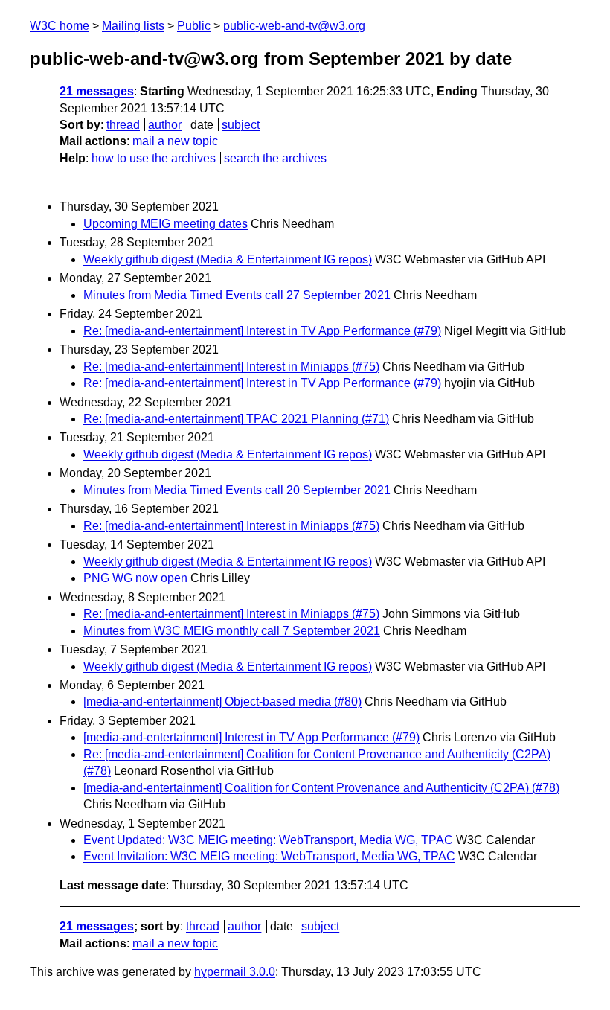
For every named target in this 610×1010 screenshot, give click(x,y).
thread (123, 124)
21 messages (97, 91)
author (165, 124)
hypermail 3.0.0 (234, 971)
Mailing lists (133, 25)
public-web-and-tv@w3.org (294, 25)
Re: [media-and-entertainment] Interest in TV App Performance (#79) (262, 331)
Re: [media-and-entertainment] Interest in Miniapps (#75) (231, 366)
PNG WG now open (135, 578)
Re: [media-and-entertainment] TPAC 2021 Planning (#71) (236, 418)
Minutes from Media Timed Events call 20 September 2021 (237, 490)
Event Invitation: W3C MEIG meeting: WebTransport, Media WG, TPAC (269, 856)
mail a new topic (175, 141)
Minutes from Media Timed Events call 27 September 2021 (237, 295)
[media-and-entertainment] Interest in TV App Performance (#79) (251, 737)
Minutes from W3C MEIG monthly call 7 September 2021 (231, 630)
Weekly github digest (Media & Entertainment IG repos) (227, 259)
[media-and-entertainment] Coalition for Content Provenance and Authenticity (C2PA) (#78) (321, 788)
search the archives (275, 158)
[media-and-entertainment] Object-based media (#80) (222, 701)
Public (194, 25)
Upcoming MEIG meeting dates (165, 223)
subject (241, 124)
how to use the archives (154, 158)
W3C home (59, 25)
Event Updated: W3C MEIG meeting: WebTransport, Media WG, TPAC (268, 840)
